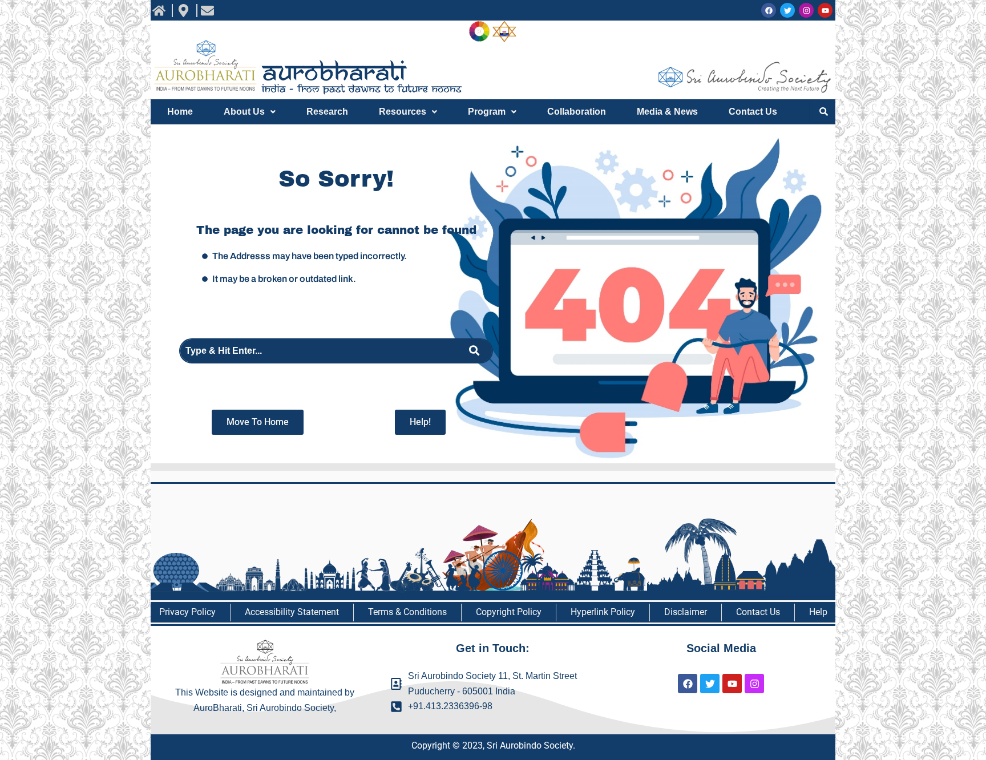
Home (180, 111)
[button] (249, 111)
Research (327, 111)
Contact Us (753, 111)
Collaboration (576, 111)
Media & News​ (667, 111)
